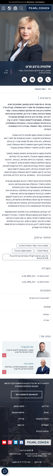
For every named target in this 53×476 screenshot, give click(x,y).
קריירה (21, 419)
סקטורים (45, 425)
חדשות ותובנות (18, 412)
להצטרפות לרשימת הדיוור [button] (26, 394)
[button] (4, 471)
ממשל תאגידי (42, 250)
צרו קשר (20, 425)
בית (49, 89)
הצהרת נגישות (15, 453)
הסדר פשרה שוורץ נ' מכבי (37, 455)
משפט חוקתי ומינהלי (23, 250)
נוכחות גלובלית (42, 431)
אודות (46, 412)
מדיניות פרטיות (31, 453)
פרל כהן (45, 406)
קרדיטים (37, 462)
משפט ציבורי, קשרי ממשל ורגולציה (33, 245)
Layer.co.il (16, 462)
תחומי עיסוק (19, 406)
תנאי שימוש (46, 453)
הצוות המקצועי (40, 89)
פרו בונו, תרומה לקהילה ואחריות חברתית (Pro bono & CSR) (29, 257)
